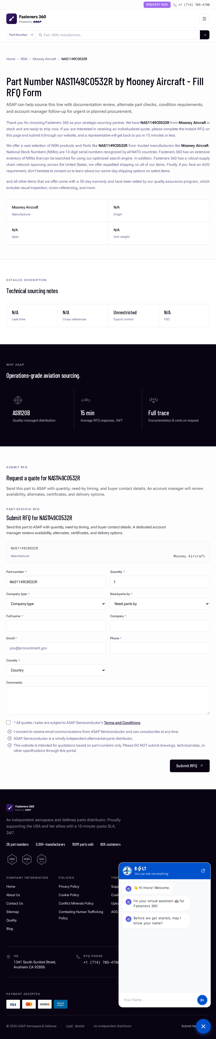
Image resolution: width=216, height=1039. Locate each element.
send (202, 1000)
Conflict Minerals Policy (76, 903)
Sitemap (12, 912)
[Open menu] (204, 18)
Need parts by (121, 594)
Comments (14, 682)
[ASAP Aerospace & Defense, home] (26, 19)
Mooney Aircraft (44, 59)
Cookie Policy (69, 895)
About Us (13, 895)
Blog (9, 929)
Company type (18, 594)
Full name (14, 616)
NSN (24, 59)
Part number (16, 572)
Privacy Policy (69, 886)
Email (11, 638)
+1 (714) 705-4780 (194, 5)
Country (13, 660)
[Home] (20, 807)
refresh (203, 871)
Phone (116, 638)
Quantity (117, 572)
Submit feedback (193, 1026)
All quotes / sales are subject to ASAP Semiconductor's (77, 723)
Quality (11, 920)
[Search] (204, 34)
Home (10, 59)
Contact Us (14, 903)
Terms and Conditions (122, 723)
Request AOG (157, 4)
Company (118, 616)
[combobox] (118, 34)
